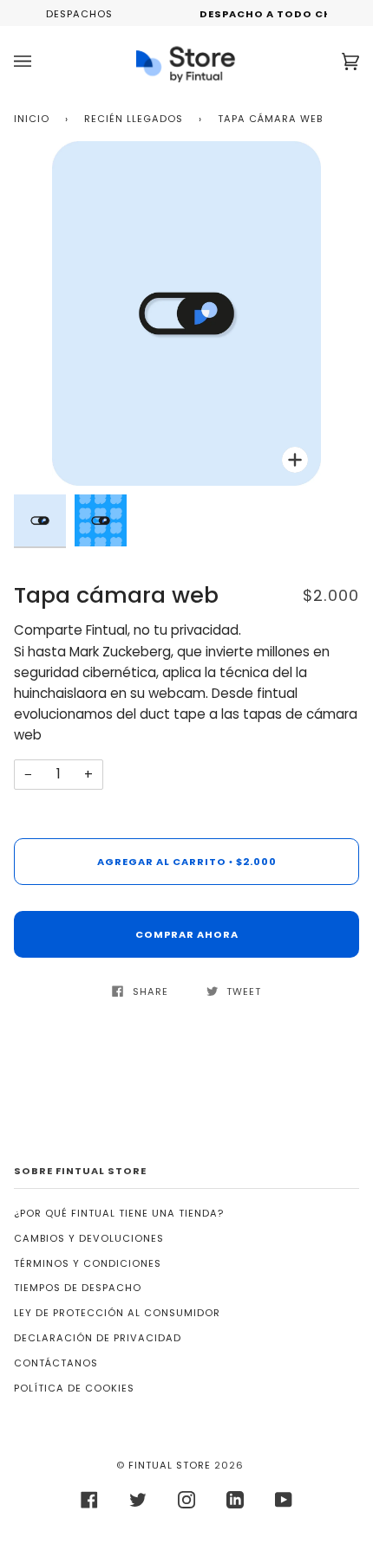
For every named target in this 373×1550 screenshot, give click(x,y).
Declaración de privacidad (97, 1338)
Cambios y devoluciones (89, 1238)
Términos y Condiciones (87, 1263)
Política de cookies (74, 1388)
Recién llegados (133, 119)
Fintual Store (169, 1465)
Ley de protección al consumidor (117, 1313)
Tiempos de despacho (77, 1288)
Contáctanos (56, 1363)
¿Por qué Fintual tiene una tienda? (119, 1213)
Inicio (31, 119)
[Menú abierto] (40, 61)
